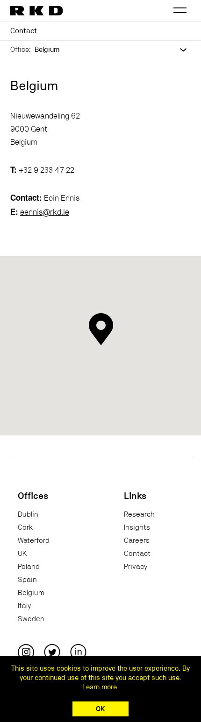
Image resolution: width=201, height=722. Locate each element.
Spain (27, 579)
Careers (137, 540)
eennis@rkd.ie (44, 212)
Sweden (31, 619)
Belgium (31, 592)
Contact (137, 553)
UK (22, 553)
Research (139, 514)
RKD (37, 10)
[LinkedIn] (78, 652)
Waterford (34, 540)
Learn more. (100, 687)
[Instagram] (26, 652)
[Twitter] (52, 652)
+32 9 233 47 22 (46, 170)
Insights (137, 527)
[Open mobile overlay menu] (180, 10)
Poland (29, 566)
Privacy (135, 566)
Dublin (28, 514)
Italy (24, 606)
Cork (25, 527)
